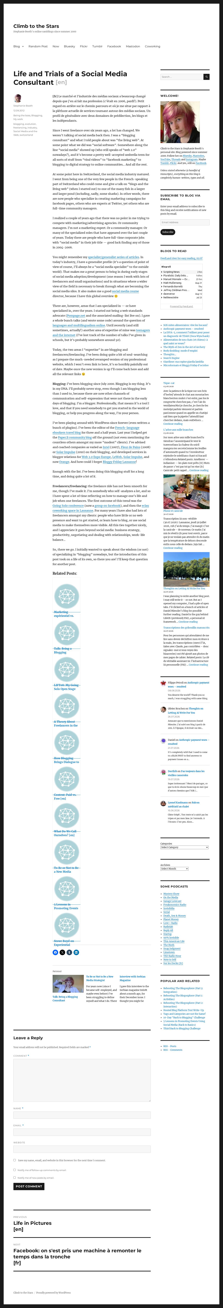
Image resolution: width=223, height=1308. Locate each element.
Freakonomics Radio (174, 904)
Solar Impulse (65, 452)
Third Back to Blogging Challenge (182, 1028)
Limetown (169, 952)
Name (18, 1108)
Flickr (83, 46)
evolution (30, 124)
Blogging (36, 115)
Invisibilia (168, 908)
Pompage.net (76, 315)
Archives (165, 865)
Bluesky (69, 46)
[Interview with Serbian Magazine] (136, 990)
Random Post (38, 46)
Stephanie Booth (23, 105)
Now (56, 46)
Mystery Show (171, 893)
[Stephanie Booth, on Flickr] (184, 122)
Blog (16, 46)
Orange (64, 462)
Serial (166, 912)
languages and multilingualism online (79, 325)
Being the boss (21, 115)
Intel (106, 447)
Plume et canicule (173, 510)
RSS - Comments (172, 1049)
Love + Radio (170, 923)
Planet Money (171, 919)
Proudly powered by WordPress (53, 1292)
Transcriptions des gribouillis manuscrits (186, 627)
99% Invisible (171, 937)
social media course (125, 291)
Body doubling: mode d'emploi (180, 350)
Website (19, 1142)
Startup (167, 934)
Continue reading (173, 423)
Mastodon (133, 46)
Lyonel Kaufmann (178, 802)
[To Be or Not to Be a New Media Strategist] (103, 990)
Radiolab (168, 926)
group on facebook (107, 505)
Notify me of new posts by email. (36, 1177)
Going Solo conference (68, 505)
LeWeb (117, 457)
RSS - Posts (169, 1046)
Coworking (152, 46)
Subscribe (167, 232)
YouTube (165, 159)
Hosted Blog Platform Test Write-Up (183, 1010)
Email (18, 1125)
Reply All (168, 930)
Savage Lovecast (172, 901)
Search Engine (171, 358)
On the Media (170, 897)
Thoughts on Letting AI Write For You (184, 588)
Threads (176, 159)
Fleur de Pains (130, 447)
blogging (18, 124)
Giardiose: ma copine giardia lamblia (183, 361)
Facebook (114, 46)
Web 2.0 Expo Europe (96, 457)
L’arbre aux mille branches (178, 429)
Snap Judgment (171, 948)
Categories (166, 843)
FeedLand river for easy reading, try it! (181, 258)
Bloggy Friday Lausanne (119, 462)
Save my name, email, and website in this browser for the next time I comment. (62, 1160)
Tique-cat (168, 383)
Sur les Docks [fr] (173, 963)
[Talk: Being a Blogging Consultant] (68, 984)
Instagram (192, 159)
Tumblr (97, 46)
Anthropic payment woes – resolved (183, 328)
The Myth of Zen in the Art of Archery (184, 347)
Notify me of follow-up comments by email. (42, 1170)
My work (18, 119)
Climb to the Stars (36, 26)
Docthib (172, 771)
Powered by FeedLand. (181, 306)
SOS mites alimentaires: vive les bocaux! (185, 325)
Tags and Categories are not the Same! (184, 1013)
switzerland (26, 134)
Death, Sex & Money (174, 915)
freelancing (19, 127)
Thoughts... (169, 354)
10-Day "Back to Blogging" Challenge (184, 1017)
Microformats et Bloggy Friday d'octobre (186, 365)
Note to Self (169, 959)
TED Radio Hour (172, 956)
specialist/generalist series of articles (113, 257)
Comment (21, 1055)
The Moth (168, 945)
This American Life (173, 941)
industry (32, 127)
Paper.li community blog (75, 437)
